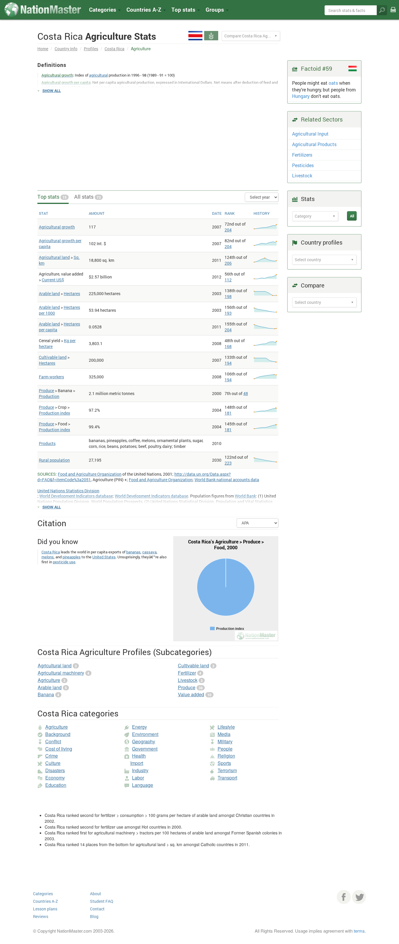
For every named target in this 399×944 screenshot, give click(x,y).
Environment (145, 734)
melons (47, 557)
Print (393, 13)
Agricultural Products (314, 144)
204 (228, 230)
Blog (94, 916)
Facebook (344, 897)
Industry (140, 770)
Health (139, 755)
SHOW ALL (51, 90)
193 (228, 313)
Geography (143, 741)
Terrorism (227, 770)
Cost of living (58, 748)
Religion (226, 755)
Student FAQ (101, 901)
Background (57, 734)
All (352, 216)
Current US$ (53, 280)
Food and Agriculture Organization (90, 474)
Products (47, 443)
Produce (46, 390)
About (95, 893)
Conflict (53, 741)
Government (144, 748)
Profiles (91, 48)
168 (228, 346)
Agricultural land (54, 257)
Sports (224, 763)
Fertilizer (187, 672)
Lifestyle (226, 726)
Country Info (66, 48)
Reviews (40, 916)
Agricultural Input (310, 134)
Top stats (52, 196)
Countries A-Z (45, 901)
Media (224, 734)
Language (142, 785)
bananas (133, 552)
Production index (54, 413)
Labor (138, 777)
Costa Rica (114, 48)
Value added (191, 694)
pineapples (72, 557)
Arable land (49, 293)
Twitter (359, 897)
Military (225, 741)
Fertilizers (302, 155)
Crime (51, 755)
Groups (215, 9)
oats (333, 83)
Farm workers (51, 377)
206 (228, 263)
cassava (149, 552)
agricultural (98, 75)
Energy (139, 726)
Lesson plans (45, 909)
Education (55, 785)
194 (228, 363)
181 (228, 413)
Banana (46, 694)
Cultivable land (53, 357)
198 (228, 296)
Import (136, 763)
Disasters (55, 770)
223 (228, 463)
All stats (87, 196)
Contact (97, 909)
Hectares (72, 293)
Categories (103, 9)
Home (42, 48)
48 (245, 393)
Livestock (187, 680)
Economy (55, 777)
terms (359, 931)
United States (104, 557)
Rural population (54, 460)
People (225, 748)
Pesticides (303, 165)
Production (49, 396)
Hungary (301, 96)
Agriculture (49, 680)
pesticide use (64, 561)
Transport (227, 777)
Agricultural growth (57, 227)
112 (228, 280)
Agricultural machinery (61, 672)
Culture (52, 763)
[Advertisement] (157, 139)
